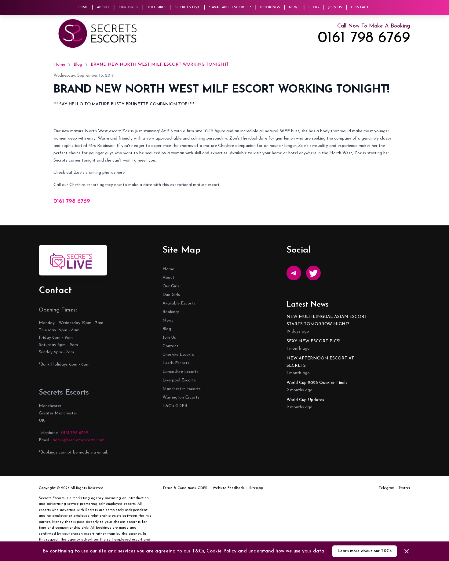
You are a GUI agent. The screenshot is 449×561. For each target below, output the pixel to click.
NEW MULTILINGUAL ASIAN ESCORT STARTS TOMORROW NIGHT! (327, 320)
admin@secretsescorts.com (78, 440)
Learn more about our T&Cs (365, 551)
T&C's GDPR (175, 406)
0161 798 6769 (364, 38)
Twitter (404, 488)
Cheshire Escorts (178, 354)
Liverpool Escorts (179, 380)
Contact (360, 7)
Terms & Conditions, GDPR (184, 488)
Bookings (270, 7)
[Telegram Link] (294, 273)
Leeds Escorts (175, 363)
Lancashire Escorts (180, 372)
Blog (313, 7)
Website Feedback (228, 488)
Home (82, 7)
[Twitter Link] (313, 273)
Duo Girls (156, 7)
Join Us (335, 7)
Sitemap (256, 488)
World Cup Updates (305, 400)
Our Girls (128, 7)
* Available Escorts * (230, 7)
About (103, 7)
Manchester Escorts (181, 389)
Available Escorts (178, 303)
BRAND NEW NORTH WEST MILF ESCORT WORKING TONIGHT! (159, 64)
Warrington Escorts (180, 397)
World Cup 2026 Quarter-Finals (317, 383)
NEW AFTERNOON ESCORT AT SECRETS (320, 362)
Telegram (387, 488)
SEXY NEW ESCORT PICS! (313, 341)
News (294, 7)
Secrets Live (187, 7)
